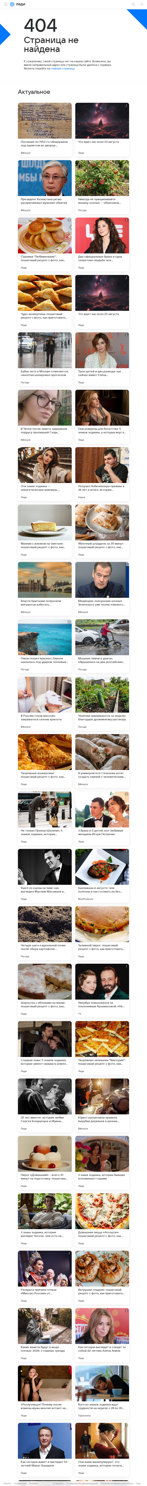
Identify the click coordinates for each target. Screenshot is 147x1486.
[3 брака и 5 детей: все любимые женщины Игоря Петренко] (102, 818)
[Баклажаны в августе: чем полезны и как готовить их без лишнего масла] (102, 876)
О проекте (58, 1483)
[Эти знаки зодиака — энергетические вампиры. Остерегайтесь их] (45, 474)
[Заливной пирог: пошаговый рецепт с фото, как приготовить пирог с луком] (102, 933)
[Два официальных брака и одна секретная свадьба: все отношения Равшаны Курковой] (102, 244)
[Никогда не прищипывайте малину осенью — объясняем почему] (102, 187)
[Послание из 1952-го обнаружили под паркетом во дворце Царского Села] (45, 130)
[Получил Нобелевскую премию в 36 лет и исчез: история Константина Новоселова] (102, 474)
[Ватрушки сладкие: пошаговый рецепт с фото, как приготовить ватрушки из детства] (102, 1277)
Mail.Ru (7, 1483)
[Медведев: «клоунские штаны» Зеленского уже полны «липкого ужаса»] (102, 589)
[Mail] (12, 4)
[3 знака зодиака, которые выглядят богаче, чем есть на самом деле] (45, 1220)
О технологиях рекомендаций (82, 1483)
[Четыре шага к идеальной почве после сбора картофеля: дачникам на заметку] (45, 933)
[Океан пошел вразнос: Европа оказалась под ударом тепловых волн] (45, 646)
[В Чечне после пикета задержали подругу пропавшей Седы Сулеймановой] (45, 417)
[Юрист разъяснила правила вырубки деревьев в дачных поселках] (102, 1105)
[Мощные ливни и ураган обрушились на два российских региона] (102, 646)
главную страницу (62, 68)
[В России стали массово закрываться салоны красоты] (45, 704)
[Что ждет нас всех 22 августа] (102, 302)
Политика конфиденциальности (116, 1483)
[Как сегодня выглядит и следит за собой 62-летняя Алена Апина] (102, 1335)
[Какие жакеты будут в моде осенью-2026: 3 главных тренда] (45, 1335)
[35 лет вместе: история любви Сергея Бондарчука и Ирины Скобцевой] (45, 1105)
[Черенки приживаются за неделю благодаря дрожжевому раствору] (102, 704)
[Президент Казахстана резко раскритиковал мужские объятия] (45, 187)
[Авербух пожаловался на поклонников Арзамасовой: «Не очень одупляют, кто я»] (102, 991)
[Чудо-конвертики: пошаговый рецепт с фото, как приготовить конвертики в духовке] (45, 302)
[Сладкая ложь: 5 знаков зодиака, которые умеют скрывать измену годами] (45, 1048)
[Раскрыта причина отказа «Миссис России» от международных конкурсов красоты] (45, 1277)
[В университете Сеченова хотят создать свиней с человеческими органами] (102, 761)
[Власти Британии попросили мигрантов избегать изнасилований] (45, 589)
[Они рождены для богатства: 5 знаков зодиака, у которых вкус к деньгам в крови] (102, 417)
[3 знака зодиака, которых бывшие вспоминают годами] (102, 1163)
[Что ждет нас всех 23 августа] (102, 130)
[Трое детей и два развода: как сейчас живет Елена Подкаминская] (102, 359)
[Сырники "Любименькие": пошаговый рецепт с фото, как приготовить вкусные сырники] (45, 244)
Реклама (33, 1483)
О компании (20, 1483)
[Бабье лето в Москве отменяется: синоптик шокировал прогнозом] (45, 359)
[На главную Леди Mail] (19, 4)
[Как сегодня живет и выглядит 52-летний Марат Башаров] (45, 1450)
